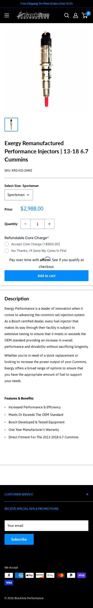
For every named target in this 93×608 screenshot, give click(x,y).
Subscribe (19, 539)
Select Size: (22, 186)
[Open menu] (7, 15)
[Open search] (66, 15)
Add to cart (46, 276)
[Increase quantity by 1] (49, 224)
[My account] (75, 15)
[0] (85, 15)
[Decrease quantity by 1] (25, 224)
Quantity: (11, 224)
